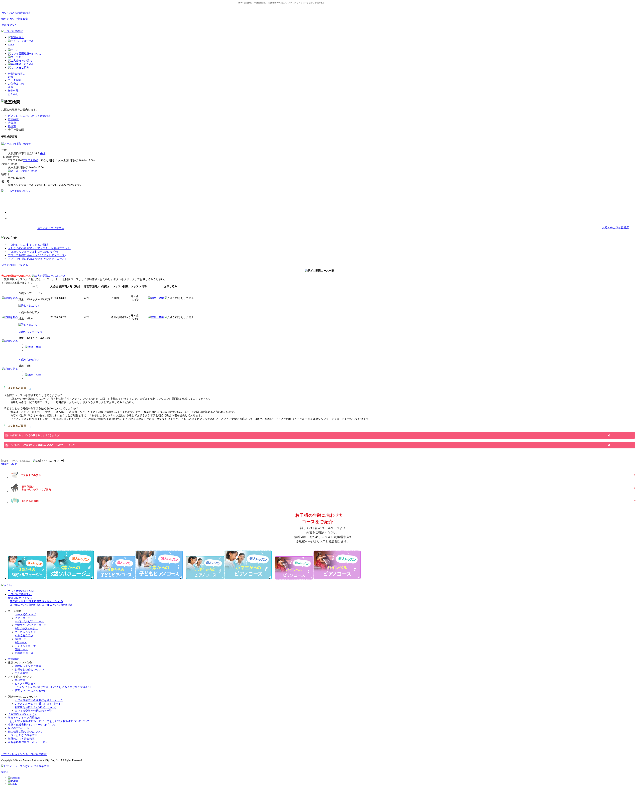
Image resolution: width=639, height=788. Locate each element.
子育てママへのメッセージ (31, 690)
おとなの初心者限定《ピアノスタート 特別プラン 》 (39, 248)
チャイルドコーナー (27, 646)
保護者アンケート (18, 728)
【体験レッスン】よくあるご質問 (28, 244)
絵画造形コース (24, 653)
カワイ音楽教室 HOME (21, 590)
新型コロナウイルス (41, 601)
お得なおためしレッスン (29, 669)
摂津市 (12, 126)
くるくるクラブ (24, 635)
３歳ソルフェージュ (30, 331)
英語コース (21, 649)
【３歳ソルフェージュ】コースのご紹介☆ (33, 251)
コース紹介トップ (25, 614)
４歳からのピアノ (29, 359)
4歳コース (21, 642)
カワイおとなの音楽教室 (16, 12)
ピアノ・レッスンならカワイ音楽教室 (24, 754)
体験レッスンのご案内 (28, 666)
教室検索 (13, 119)
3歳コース (21, 639)
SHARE (5, 772)
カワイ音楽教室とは (20, 594)
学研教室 (20, 680)
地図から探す (9, 464)
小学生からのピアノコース (31, 625)
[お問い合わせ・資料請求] (16, 143)
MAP (42, 153)
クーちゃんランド (25, 632)
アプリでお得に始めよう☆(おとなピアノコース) (37, 258)
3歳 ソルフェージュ (26, 628)
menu (11, 44)
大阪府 (12, 122)
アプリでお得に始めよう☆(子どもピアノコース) (37, 255)
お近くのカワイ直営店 (50, 228)
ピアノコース (23, 618)
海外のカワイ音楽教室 (14, 18)
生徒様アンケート (12, 25)
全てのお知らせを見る (14, 264)
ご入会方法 (21, 673)
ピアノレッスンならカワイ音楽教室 (29, 115)
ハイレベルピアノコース (29, 621)
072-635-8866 (30, 160)
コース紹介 (14, 80)
